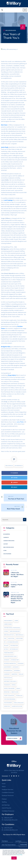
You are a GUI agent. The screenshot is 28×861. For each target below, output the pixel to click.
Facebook (15, 473)
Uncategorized (7, 553)
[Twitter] (12, 776)
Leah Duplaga (8, 200)
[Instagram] (18, 776)
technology (19, 695)
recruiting (6, 692)
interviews (20, 663)
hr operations (14, 645)
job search (16, 667)
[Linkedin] (16, 776)
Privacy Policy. (19, 854)
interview (6, 659)
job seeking (17, 670)
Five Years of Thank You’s (16, 499)
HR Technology (14, 649)
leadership (7, 674)
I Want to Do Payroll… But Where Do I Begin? (17, 574)
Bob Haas (4, 125)
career (16, 620)
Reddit (15, 487)
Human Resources (8, 652)
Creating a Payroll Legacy (16, 585)
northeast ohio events (10, 681)
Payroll (14, 684)
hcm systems (19, 638)
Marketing (14, 674)
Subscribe (23, 844)
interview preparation (10, 663)
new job (21, 674)
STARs (4, 550)
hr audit (6, 645)
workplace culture (17, 706)
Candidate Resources (8, 540)
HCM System (11, 638)
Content (5, 543)
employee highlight (15, 631)
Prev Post (10, 496)
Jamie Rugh (4, 147)
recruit (18, 688)
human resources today (10, 656)
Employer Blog (9, 465)
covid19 (6, 631)
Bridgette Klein (5, 346)
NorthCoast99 (8, 677)
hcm (5, 638)
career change (8, 624)
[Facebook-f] (9, 776)
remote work (14, 692)
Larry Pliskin (20, 422)
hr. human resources (12, 642)
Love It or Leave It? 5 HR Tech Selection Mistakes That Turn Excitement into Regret (17, 598)
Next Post (17, 506)
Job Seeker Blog (19, 465)
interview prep (15, 659)
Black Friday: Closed (13, 509)
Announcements (8, 620)
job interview (7, 667)
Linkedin (15, 482)
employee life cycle (9, 634)
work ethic (7, 706)
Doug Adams (12, 375)
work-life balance (18, 702)
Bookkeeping (6, 534)
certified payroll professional (12, 627)
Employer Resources (10, 30)
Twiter (15, 477)
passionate (7, 684)
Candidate (6, 537)
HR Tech (6, 649)
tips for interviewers (9, 699)
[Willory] (14, 3)
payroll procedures (9, 688)
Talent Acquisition (9, 695)
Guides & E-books (12, 738)
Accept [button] (14, 858)
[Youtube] (14, 776)
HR (4, 642)
